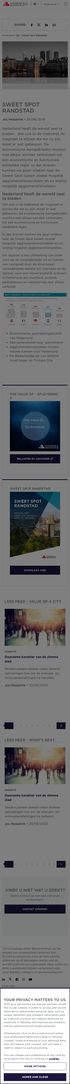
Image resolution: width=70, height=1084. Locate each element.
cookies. (54, 1058)
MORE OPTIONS (35, 1066)
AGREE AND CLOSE (35, 1076)
